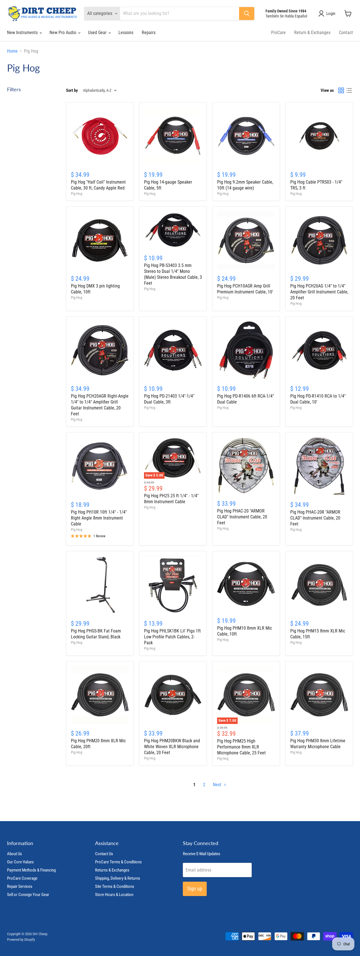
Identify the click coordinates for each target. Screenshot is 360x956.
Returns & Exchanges (112, 870)
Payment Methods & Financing (31, 870)
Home (12, 51)
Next (217, 784)
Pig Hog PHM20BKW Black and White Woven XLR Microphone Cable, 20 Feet (172, 746)
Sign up (194, 889)
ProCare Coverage (22, 878)
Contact (346, 32)
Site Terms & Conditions (114, 886)
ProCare (278, 32)
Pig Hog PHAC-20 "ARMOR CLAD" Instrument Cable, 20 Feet (242, 516)
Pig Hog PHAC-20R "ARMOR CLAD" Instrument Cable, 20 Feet (315, 518)
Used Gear (98, 32)
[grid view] (341, 90)
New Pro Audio (63, 32)
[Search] (246, 13)
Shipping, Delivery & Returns (117, 878)
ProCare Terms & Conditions (118, 861)
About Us (14, 853)
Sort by (72, 90)
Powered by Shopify (21, 939)
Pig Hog (76, 193)
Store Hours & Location (114, 894)
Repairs (149, 32)
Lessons (125, 32)
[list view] (349, 90)
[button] (328, 13)
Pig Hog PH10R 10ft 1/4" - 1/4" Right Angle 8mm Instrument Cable (99, 518)
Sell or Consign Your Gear (28, 894)
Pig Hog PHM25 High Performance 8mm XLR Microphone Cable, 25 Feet (241, 747)
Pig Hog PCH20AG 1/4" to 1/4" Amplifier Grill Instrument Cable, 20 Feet (319, 291)
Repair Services (19, 886)
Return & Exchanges (312, 32)
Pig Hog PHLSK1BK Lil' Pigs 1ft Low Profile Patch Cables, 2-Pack (172, 636)
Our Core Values (20, 861)
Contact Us (104, 853)
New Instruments (23, 32)
